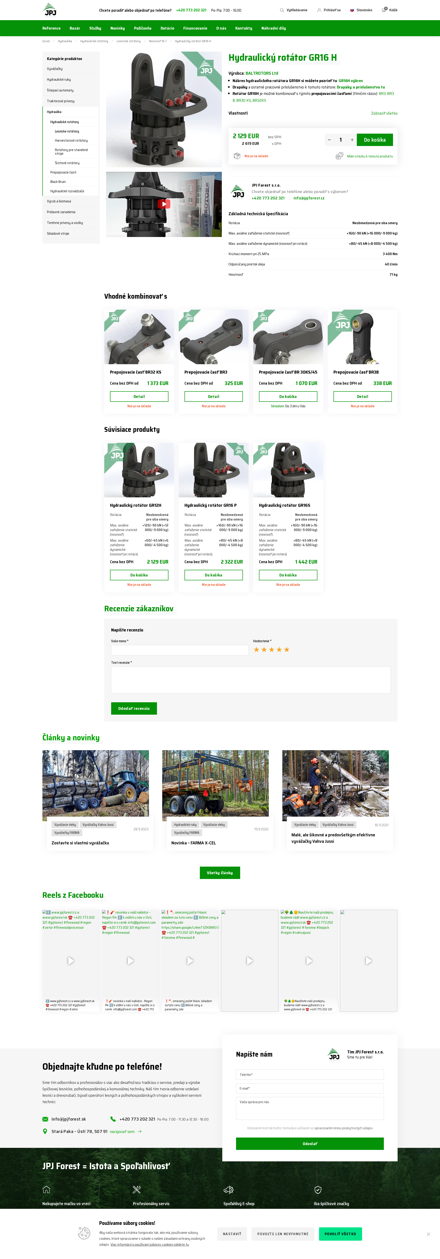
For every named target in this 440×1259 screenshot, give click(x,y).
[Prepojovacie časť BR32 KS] (139, 337)
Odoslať (310, 1144)
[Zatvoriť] (428, 1234)
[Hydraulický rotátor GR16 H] (164, 109)
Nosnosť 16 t (158, 41)
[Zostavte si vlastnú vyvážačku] (100, 785)
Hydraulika (65, 41)
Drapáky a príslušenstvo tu (361, 87)
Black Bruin (58, 182)
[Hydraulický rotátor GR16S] (288, 470)
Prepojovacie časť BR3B (356, 372)
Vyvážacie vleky (65, 824)
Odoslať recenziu (134, 708)
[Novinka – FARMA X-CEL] (220, 785)
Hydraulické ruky (59, 79)
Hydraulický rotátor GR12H (135, 505)
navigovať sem (122, 1131)
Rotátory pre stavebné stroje (71, 151)
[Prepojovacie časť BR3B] (363, 337)
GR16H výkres (351, 80)
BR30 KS (243, 100)
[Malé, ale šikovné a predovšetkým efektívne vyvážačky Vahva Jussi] (340, 785)
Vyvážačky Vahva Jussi (98, 824)
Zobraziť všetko (384, 113)
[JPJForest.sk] (49, 10)
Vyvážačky (55, 69)
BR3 (382, 93)
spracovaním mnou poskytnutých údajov (344, 1128)
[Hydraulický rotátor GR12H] (139, 470)
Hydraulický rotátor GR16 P (210, 505)
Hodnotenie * (262, 641)
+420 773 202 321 (191, 10)
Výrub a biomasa (59, 201)
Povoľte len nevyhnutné (282, 1234)
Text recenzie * (121, 662)
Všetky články (220, 873)
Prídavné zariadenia (61, 212)
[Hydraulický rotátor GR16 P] (214, 470)
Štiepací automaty (60, 90)
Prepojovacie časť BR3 (205, 372)
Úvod (46, 41)
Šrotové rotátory (67, 163)
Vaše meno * (120, 641)
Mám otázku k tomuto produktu (370, 156)
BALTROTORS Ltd (262, 73)
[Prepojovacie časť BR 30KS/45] (288, 337)
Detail (139, 396)
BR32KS (259, 100)
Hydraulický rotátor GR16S (284, 505)
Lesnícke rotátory (129, 41)
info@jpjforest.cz (309, 198)
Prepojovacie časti (63, 172)
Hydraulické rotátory (94, 41)
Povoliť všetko (340, 1234)
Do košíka (375, 140)
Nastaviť (232, 1234)
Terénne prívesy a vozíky (65, 223)
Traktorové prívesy (60, 101)
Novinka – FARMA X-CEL (193, 843)
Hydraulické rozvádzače (67, 191)
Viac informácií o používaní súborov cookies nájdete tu (149, 1244)
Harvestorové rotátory (71, 140)
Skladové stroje (58, 233)
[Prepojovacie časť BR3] (214, 337)
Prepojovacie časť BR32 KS (135, 372)
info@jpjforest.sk (69, 1118)
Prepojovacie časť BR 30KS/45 (288, 372)
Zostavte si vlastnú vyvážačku (80, 843)
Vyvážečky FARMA (67, 832)
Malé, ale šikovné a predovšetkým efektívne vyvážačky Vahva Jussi (333, 838)
